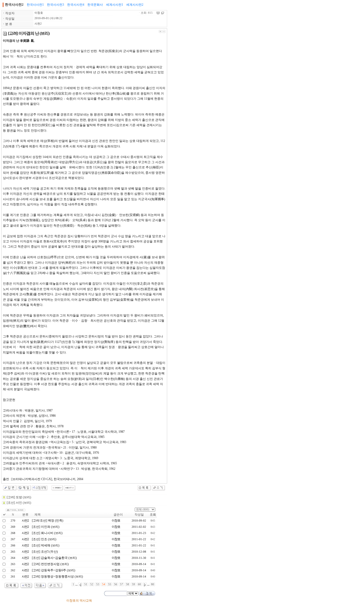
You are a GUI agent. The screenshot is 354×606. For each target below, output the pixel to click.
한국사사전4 (75, 4)
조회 (153, 514)
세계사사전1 (114, 4)
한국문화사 (95, 4)
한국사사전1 (35, 4)
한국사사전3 (55, 4)
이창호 (38, 12)
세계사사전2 (134, 4)
